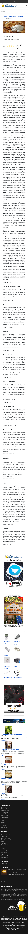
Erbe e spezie (4, 827)
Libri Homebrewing (5, 838)
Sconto (16, 876)
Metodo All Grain (5, 810)
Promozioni (3, 843)
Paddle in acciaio (8, 677)
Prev (2, 881)
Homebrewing (15, 39)
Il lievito (3, 823)
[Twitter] (21, 45)
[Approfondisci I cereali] (8, 789)
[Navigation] (26, 5)
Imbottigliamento (5, 813)
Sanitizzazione (4, 815)
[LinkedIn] (17, 48)
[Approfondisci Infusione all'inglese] (8, 774)
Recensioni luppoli (5, 834)
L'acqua (3, 818)
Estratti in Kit (4, 836)
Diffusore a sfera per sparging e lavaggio (8, 666)
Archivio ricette (4, 844)
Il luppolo (3, 822)
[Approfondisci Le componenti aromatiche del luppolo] (8, 730)
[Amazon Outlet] (14, 699)
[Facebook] (17, 45)
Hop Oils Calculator (5, 854)
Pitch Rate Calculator (6, 855)
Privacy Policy (4, 863)
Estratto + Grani (5, 808)
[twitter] (14, 1)
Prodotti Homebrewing (6, 839)
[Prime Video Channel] (14, 721)
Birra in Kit (3, 807)
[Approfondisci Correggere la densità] (8, 759)
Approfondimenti (5, 817)
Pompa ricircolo (18, 677)
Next (4, 881)
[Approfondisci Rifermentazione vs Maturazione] (8, 745)
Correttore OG (4, 850)
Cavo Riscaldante (18, 654)
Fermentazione (4, 812)
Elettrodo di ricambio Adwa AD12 (17, 643)
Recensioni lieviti (5, 833)
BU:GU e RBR (4, 852)
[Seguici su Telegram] (14, 571)
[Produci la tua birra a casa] (14, 610)
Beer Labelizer (4, 857)
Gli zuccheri (7, 41)
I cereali (3, 820)
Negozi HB (3, 841)
